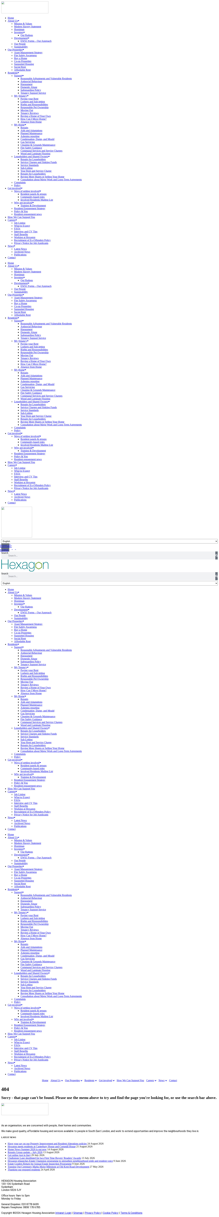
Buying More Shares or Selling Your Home (42, 176)
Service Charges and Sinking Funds (39, 162)
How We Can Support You (21, 217)
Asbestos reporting (30, 136)
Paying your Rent (29, 98)
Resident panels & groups (33, 194)
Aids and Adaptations (31, 130)
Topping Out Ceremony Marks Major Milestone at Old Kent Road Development (48, 1166)
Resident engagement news (28, 214)
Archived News (22, 251)
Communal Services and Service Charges (41, 150)
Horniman (19, 29)
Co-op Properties (22, 61)
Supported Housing (24, 64)
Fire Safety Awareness (25, 55)
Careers (11, 220)
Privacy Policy (93, 1212)
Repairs (24, 127)
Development (21, 38)
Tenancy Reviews (30, 113)
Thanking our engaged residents (24, 1169)
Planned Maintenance (31, 133)
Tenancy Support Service (33, 93)
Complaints (20, 182)
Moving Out (27, 110)
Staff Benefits (21, 234)
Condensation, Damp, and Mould (37, 139)
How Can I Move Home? (33, 119)
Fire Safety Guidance (31, 147)
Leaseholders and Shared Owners (31, 156)
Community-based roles (33, 197)
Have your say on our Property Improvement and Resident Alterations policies (47, 1143)
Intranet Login (63, 1212)
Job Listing (19, 223)
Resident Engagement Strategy (29, 208)
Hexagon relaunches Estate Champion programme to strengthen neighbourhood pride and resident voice (60, 1161)
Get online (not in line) (19, 1155)
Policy (17, 185)
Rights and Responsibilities (34, 104)
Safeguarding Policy (31, 90)
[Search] (216, 555)
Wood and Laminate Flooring (35, 153)
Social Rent (20, 67)
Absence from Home (31, 121)
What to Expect (22, 225)
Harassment (26, 84)
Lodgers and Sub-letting (33, 101)
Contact (12, 257)
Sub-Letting (27, 168)
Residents (12, 72)
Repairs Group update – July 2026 (25, 1152)
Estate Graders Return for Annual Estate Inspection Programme (40, 1163)
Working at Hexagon (24, 237)
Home (11, 18)
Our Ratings (27, 35)
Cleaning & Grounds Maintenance (38, 145)
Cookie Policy (110, 1212)
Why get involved (23, 202)
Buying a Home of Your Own (36, 116)
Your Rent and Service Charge (36, 171)
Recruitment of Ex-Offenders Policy (32, 240)
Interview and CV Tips (25, 231)
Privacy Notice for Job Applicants (31, 243)
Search (4, 552)
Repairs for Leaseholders (33, 159)
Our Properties (15, 49)
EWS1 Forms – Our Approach (36, 41)
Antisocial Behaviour (31, 81)
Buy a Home (20, 58)
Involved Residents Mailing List (37, 199)
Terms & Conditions (131, 1212)
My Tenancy (20, 95)
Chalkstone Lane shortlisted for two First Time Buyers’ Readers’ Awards (44, 1158)
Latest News (20, 249)
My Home (19, 124)
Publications (20, 254)
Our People (20, 44)
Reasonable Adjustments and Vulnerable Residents (46, 78)
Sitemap (78, 1212)
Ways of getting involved (26, 191)
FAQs (17, 228)
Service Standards (30, 165)
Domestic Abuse (29, 87)
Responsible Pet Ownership (35, 107)
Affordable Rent (22, 69)
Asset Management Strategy (28, 52)
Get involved (14, 188)
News (11, 246)
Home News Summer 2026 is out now (27, 1149)
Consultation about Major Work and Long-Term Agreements (51, 179)
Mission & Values (23, 23)
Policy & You (21, 211)
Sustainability (21, 46)
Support (18, 75)
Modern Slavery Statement (27, 26)
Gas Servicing (28, 142)
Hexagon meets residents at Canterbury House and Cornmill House (42, 1146)
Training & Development (33, 205)
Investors (18, 32)
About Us (13, 20)
